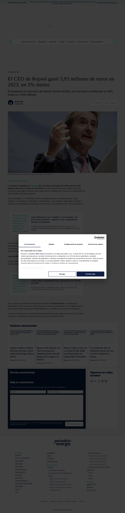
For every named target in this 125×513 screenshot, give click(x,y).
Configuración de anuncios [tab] (73, 244)
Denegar (62, 274)
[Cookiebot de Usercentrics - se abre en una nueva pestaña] (95, 237)
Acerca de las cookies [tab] (95, 244)
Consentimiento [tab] (29, 244)
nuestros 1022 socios (36, 254)
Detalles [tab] (51, 244)
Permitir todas (90, 274)
